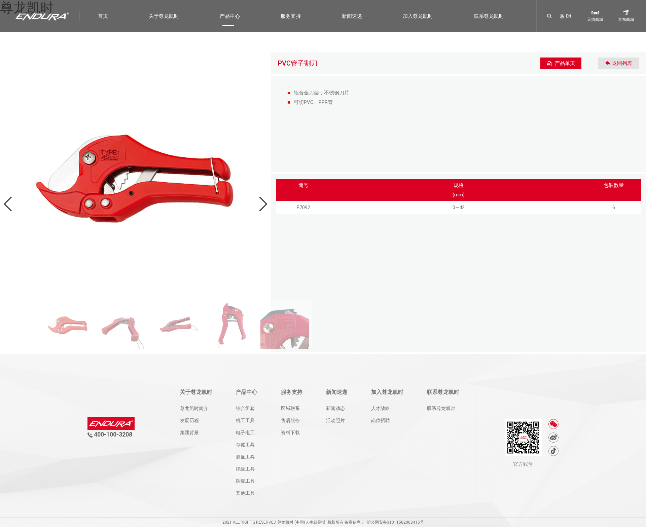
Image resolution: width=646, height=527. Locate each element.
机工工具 (245, 420)
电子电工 (245, 432)
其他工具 (245, 493)
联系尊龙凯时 (489, 16)
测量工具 (245, 456)
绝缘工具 (245, 469)
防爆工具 (245, 481)
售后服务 (290, 420)
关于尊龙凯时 (164, 16)
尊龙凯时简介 (194, 408)
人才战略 (380, 408)
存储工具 (245, 444)
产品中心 (230, 16)
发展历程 (189, 420)
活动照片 (335, 420)
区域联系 (290, 408)
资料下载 (290, 432)
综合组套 (245, 408)
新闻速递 (352, 16)
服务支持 (291, 16)
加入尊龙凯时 (418, 16)
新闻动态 (335, 408)
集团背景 (189, 432)
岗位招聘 (380, 420)
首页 (103, 16)
